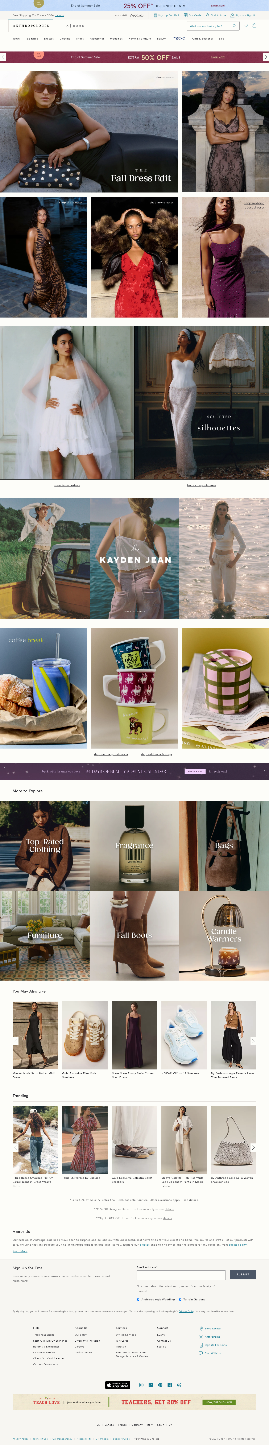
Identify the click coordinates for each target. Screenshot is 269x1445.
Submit (243, 1274)
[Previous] (4, 57)
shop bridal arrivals (67, 485)
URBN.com (102, 1438)
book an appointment (201, 485)
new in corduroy (134, 611)
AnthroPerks (212, 1336)
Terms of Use (40, 1438)
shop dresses (165, 77)
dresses (145, 1244)
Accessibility (84, 1438)
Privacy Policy (186, 1311)
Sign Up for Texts (216, 1344)
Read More (20, 1251)
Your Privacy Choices (146, 1438)
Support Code (121, 1438)
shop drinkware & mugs (156, 754)
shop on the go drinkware (111, 754)
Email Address (146, 1267)
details (59, 15)
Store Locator (213, 1328)
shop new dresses (162, 202)
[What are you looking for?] (234, 25)
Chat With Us (212, 1353)
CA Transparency (62, 1438)
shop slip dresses (71, 202)
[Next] (265, 57)
